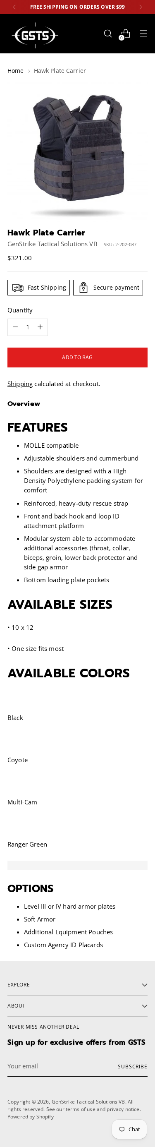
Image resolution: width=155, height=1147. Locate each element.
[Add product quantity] (15, 327)
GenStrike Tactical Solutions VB (52, 244)
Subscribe (133, 1066)
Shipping (20, 383)
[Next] (140, 7)
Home (15, 70)
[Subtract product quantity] (40, 327)
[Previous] (14, 7)
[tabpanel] (77, 865)
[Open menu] (143, 33)
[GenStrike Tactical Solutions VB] (34, 33)
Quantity (20, 310)
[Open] (107, 33)
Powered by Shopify (30, 1116)
